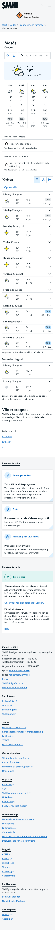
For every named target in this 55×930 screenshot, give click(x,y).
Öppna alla (10, 187)
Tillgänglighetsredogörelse (15, 758)
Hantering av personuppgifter (17, 766)
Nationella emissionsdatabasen (18, 819)
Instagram (21, 801)
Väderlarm (21, 875)
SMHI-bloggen (9, 709)
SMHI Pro (21, 862)
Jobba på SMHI (9, 701)
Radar (7, 628)
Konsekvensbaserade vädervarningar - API (27, 518)
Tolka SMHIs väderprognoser (19, 484)
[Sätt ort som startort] (14, 55)
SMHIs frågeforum (26, 683)
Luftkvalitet (7, 736)
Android (20, 918)
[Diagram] (49, 179)
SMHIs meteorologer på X (27, 792)
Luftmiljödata (9, 827)
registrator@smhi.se (19, 674)
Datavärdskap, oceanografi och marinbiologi (24, 836)
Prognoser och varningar (31, 24)
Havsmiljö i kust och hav (14, 727)
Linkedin (20, 797)
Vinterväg (21, 871)
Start (4, 24)
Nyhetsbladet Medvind (13, 900)
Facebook (9, 436)
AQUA (19, 854)
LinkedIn (9, 441)
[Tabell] (37, 179)
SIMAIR (5, 740)
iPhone (20, 914)
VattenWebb (8, 832)
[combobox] (34, 55)
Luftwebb (21, 823)
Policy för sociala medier (14, 805)
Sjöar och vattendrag (12, 744)
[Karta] (43, 179)
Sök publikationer (11, 896)
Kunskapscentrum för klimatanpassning (22, 731)
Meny (50, 8)
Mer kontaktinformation (14, 687)
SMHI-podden (9, 713)
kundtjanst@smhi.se (19, 670)
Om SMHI (7, 705)
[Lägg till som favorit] (7, 55)
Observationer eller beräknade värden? (24, 602)
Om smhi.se (8, 770)
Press (5, 679)
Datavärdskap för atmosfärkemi (18, 840)
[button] (42, 6)
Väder (13, 24)
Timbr (19, 867)
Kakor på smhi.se (10, 762)
